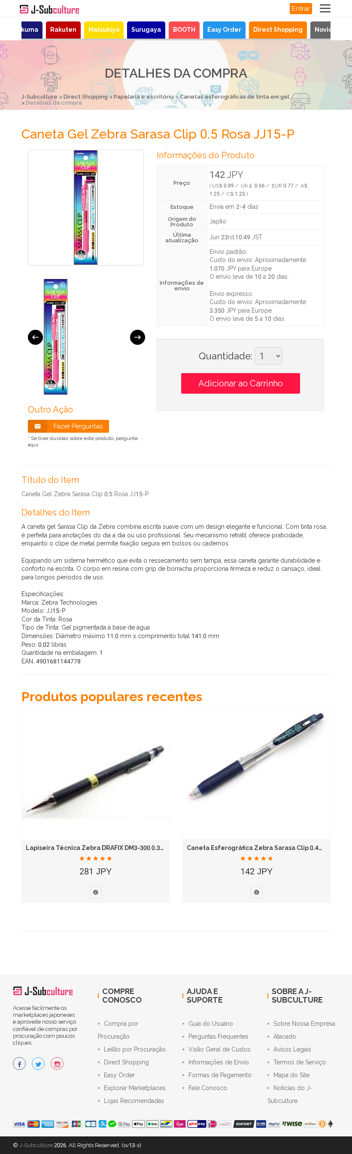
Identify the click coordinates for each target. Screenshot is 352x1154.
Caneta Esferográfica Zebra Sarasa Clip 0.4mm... (261, 847)
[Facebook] (19, 1063)
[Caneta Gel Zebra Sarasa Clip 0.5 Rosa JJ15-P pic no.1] (55, 337)
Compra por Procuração (118, 1030)
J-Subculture (39, 96)
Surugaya (146, 29)
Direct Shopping (278, 29)
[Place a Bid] (95, 892)
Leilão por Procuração (135, 1049)
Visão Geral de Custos (219, 1049)
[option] (56, 336)
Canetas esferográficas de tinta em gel (234, 96)
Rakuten (63, 29)
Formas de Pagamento (220, 1075)
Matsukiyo (103, 29)
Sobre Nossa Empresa (304, 1023)
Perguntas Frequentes (218, 1036)
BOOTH (184, 29)
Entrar (301, 8)
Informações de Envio (218, 1062)
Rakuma (25, 29)
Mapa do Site (291, 1075)
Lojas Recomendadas (134, 1100)
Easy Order (224, 29)
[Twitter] (38, 1063)
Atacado (284, 1036)
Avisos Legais (292, 1049)
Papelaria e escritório (144, 96)
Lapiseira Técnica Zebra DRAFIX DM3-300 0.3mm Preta (108, 847)
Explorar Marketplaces (135, 1088)
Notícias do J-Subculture (289, 1094)
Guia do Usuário (210, 1023)
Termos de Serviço (299, 1062)
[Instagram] (57, 1063)
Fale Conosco (207, 1088)
